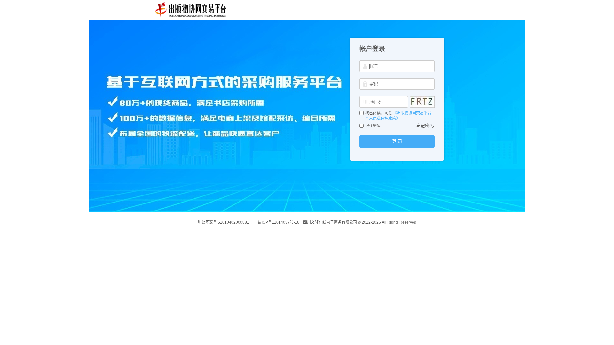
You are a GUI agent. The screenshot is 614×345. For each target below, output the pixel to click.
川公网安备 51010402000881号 (225, 222)
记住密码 (373, 126)
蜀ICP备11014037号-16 (278, 222)
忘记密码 (425, 125)
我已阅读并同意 (379, 113)
